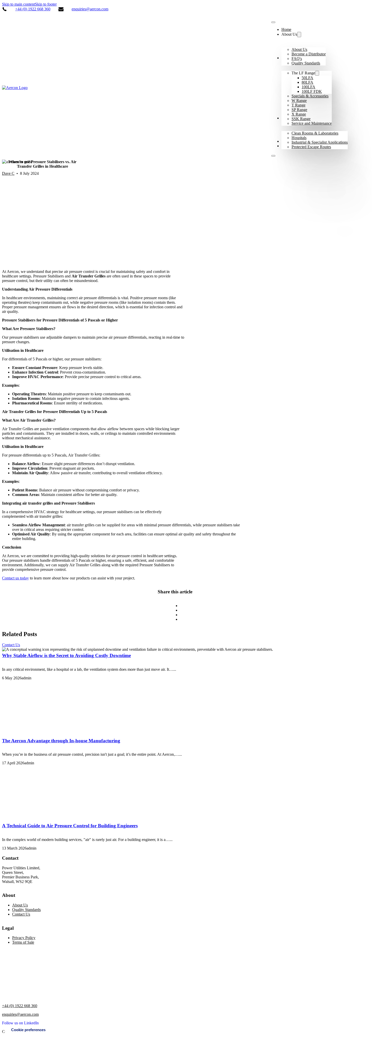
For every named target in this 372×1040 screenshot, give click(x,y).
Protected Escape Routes (311, 147)
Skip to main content (18, 4)
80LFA (307, 82)
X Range (299, 114)
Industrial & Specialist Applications (320, 142)
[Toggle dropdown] (299, 34)
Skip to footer (46, 4)
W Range (299, 100)
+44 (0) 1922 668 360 (32, 9)
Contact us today (15, 578)
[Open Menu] (273, 156)
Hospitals (299, 138)
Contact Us (11, 645)
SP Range (299, 109)
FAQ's (297, 58)
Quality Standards (306, 63)
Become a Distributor (309, 54)
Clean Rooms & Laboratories (315, 133)
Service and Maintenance (312, 123)
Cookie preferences (28, 1030)
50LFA (307, 78)
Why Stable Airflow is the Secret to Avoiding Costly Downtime (66, 655)
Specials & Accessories (310, 96)
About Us (299, 49)
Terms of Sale (23, 942)
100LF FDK (312, 91)
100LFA (308, 87)
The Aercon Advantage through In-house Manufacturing (61, 740)
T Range (298, 105)
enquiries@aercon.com (90, 9)
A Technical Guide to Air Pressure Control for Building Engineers (70, 825)
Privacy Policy (23, 938)
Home (286, 29)
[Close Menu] (273, 22)
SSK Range (301, 119)
